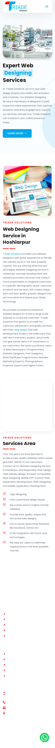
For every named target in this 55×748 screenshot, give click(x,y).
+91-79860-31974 (16, 697)
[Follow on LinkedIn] (17, 740)
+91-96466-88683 (16, 693)
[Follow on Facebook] (5, 740)
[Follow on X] (11, 740)
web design (20, 329)
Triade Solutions (12, 254)
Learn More (15, 133)
